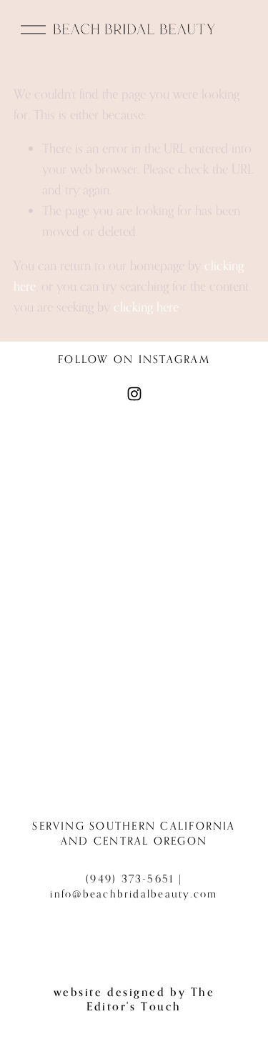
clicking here (146, 306)
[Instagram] (134, 394)
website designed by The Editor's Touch (134, 999)
